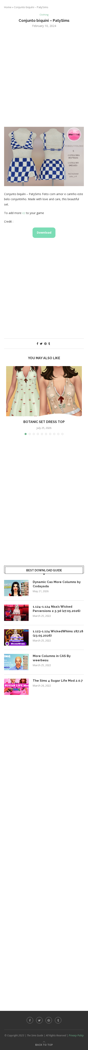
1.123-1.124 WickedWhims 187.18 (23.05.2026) (58, 633)
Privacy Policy (76, 1035)
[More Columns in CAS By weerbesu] (16, 662)
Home (7, 7)
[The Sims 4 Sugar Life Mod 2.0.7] (16, 687)
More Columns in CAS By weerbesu (52, 658)
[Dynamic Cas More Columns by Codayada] (16, 588)
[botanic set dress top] (44, 391)
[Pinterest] (48, 1020)
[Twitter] (39, 1020)
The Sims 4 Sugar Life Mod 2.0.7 (58, 680)
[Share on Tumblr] (49, 344)
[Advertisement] (44, 77)
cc (23, 213)
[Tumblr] (58, 1020)
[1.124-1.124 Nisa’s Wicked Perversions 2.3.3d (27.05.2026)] (16, 613)
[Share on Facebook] (37, 344)
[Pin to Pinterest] (45, 344)
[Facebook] (30, 1020)
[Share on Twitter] (41, 344)
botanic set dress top (44, 422)
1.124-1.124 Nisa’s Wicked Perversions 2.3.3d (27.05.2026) (56, 609)
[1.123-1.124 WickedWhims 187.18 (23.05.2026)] (16, 637)
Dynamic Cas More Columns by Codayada (57, 584)
